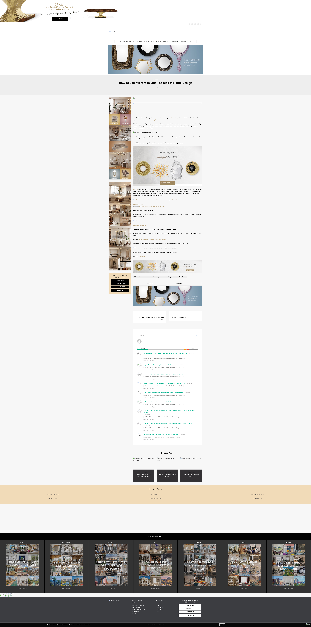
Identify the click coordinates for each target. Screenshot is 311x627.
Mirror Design (175, 118)
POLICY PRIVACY (117, 24)
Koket (135, 277)
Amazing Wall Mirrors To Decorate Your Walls (143, 475)
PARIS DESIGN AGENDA (53, 498)
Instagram (160, 609)
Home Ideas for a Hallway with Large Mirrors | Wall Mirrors (163, 392)
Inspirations (135, 611)
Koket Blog (141, 256)
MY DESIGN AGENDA (155, 494)
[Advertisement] (48, 520)
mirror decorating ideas (151, 120)
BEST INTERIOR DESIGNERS (53, 494)
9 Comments (179, 283)
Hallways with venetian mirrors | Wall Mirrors (159, 402)
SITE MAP (124, 24)
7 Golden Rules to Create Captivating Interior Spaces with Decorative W (168, 423)
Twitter (159, 605)
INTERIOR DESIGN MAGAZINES (257, 494)
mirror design (168, 277)
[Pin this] (159, 90)
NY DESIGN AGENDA (257, 498)
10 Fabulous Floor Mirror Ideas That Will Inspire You (161, 434)
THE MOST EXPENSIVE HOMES (155, 498)
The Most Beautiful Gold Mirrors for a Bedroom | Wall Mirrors (164, 383)
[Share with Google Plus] (156, 90)
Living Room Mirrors (138, 605)
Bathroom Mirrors (174, 41)
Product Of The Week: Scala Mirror (191, 475)
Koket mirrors (143, 277)
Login (195, 335)
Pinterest (160, 607)
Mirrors (184, 277)
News (130, 41)
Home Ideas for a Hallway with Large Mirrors (152, 239)
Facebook (160, 603)
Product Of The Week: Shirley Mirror (167, 475)
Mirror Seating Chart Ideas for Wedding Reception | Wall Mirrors (165, 353)
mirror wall (177, 277)
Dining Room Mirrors (162, 41)
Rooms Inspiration (149, 41)
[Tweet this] (154, 90)
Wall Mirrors (124, 41)
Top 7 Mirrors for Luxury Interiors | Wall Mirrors (160, 365)
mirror (140, 204)
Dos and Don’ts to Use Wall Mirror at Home (152, 206)
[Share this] (152, 90)
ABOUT (110, 24)
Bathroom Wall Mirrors (138, 609)
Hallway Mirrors (186, 41)
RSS (158, 611)
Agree (222, 624)
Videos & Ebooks (138, 41)
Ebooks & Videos (137, 614)
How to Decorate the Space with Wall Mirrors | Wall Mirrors (164, 374)
